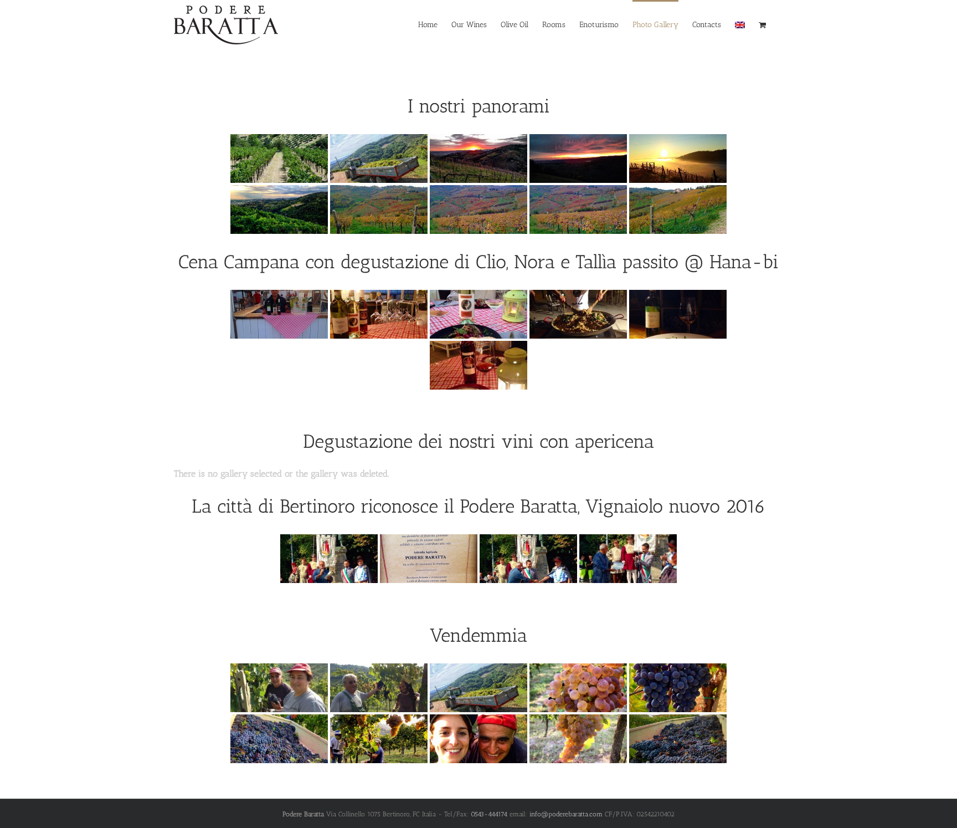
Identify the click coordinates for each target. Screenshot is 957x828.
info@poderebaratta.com (566, 814)
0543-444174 (489, 814)
